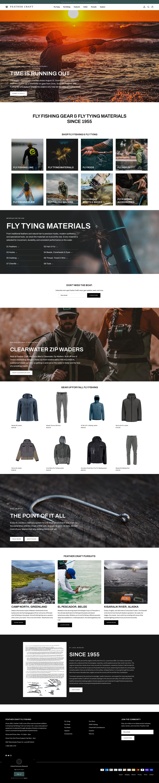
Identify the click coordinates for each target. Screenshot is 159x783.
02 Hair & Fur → (51, 246)
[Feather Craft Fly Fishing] (19, 7)
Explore (102, 7)
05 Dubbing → (12, 258)
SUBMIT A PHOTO (18, 93)
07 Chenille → (12, 264)
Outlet (85, 7)
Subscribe (94, 295)
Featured (77, 7)
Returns (91, 734)
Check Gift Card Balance (97, 727)
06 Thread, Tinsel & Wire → (56, 258)
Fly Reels (67, 727)
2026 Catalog (93, 724)
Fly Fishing (66, 7)
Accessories (68, 734)
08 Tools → (49, 264)
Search (121, 774)
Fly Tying (57, 7)
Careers (91, 730)
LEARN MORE (18, 622)
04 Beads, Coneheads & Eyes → (58, 252)
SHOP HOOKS (31, 539)
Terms (145, 774)
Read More (16, 539)
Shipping (127, 774)
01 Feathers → (12, 246)
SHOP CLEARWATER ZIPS (21, 372)
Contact (151, 774)
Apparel (66, 730)
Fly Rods (67, 724)
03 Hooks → (11, 252)
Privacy (140, 774)
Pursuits (93, 7)
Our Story (76, 689)
